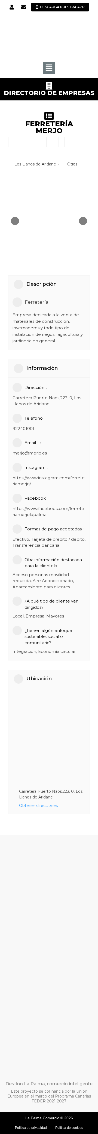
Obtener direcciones (38, 805)
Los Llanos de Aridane (35, 164)
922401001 (23, 428)
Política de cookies (69, 1128)
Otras (72, 164)
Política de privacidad (31, 1128)
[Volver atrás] (13, 142)
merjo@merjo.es (30, 453)
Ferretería (36, 302)
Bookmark (51, 142)
